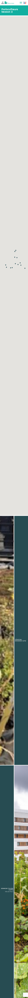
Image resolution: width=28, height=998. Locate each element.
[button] (15, 264)
